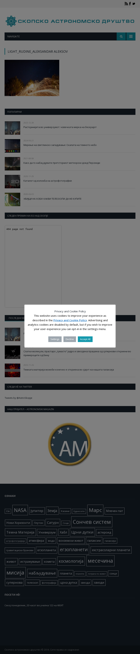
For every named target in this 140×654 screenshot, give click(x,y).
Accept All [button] (85, 339)
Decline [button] (70, 339)
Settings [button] (54, 339)
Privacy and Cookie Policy (70, 320)
